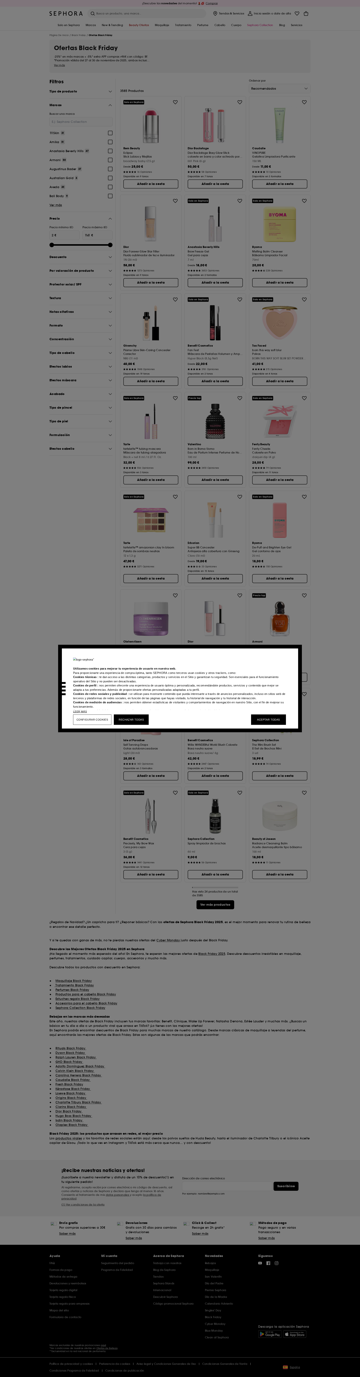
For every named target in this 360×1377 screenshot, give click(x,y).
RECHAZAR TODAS (131, 719)
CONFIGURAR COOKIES (92, 719)
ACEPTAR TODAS (268, 719)
